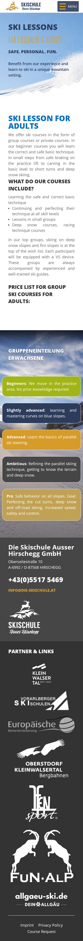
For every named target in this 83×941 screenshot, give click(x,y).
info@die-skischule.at (32, 590)
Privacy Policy (50, 926)
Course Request (41, 932)
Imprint (27, 926)
